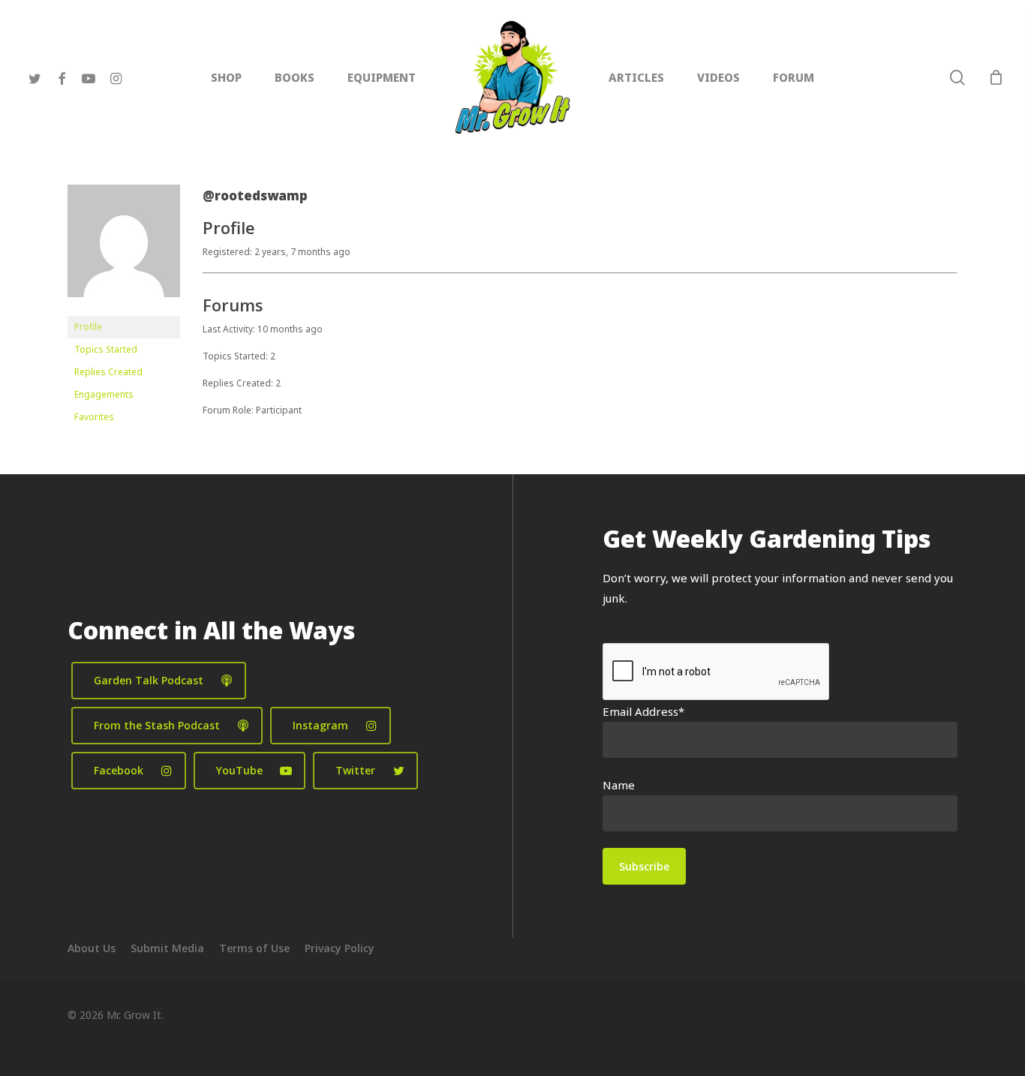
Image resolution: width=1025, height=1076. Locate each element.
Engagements (104, 394)
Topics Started (105, 349)
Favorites (94, 416)
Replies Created (108, 371)
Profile (88, 326)
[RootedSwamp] (124, 308)
